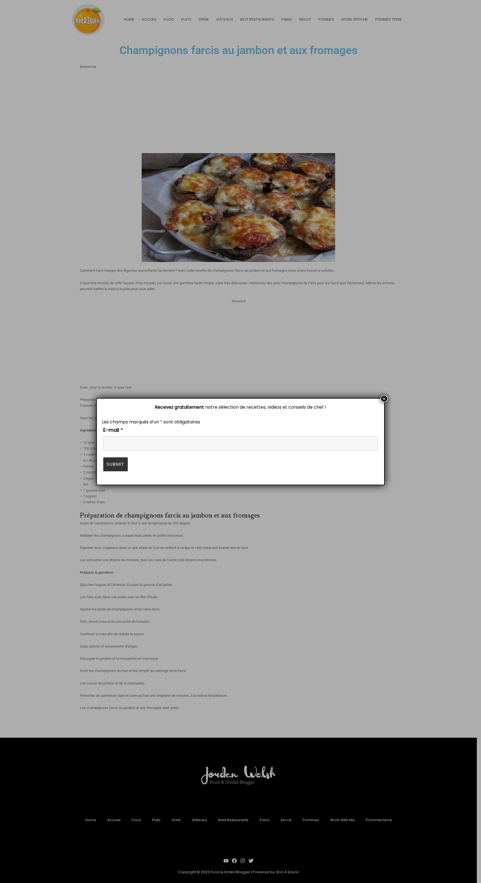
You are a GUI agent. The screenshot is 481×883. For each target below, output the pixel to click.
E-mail (113, 429)
